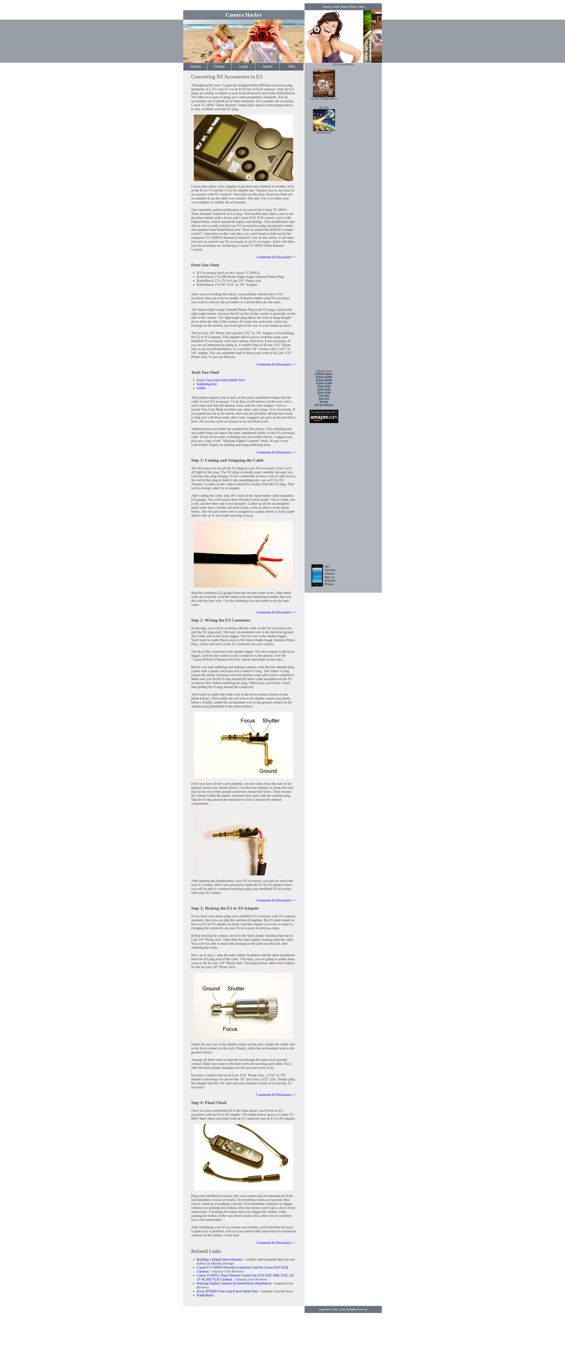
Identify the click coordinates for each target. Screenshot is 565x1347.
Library (326, 6)
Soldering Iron (207, 384)
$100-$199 (324, 392)
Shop (353, 6)
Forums (219, 66)
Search (267, 66)
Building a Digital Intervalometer (220, 1259)
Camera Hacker (244, 15)
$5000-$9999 (324, 377)
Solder (201, 388)
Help (361, 6)
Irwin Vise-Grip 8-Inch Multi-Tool (221, 380)
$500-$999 (324, 386)
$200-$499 (324, 389)
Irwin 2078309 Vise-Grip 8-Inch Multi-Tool (227, 1291)
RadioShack (205, 1295)
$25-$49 (324, 398)
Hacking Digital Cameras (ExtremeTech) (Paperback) (234, 1283)
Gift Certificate (324, 405)
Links (336, 6)
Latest (243, 66)
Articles (195, 66)
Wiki (291, 66)
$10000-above (324, 374)
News (344, 6)
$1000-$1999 (324, 383)
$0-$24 (324, 402)
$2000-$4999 (324, 380)
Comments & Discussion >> (276, 257)
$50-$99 (324, 395)
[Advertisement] (324, 300)
